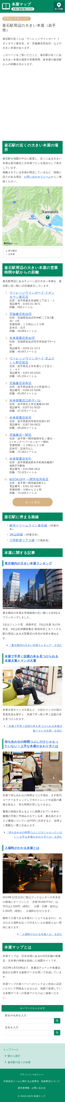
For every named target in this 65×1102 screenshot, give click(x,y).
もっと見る (32, 502)
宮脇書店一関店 (20, 435)
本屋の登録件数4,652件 (23, 9)
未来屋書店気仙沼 (22, 338)
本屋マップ (21, 4)
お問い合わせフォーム (37, 176)
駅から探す (14, 1056)
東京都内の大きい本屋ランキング (28, 563)
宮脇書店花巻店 (20, 383)
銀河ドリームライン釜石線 (28, 525)
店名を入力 (11, 1027)
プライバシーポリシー (32, 1074)
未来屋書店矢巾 (20, 458)
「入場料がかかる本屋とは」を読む (40, 934)
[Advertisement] (32, 102)
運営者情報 (24, 1088)
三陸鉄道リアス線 (22, 540)
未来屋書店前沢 (20, 417)
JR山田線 (16, 534)
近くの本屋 (59, 9)
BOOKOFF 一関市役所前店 (29, 479)
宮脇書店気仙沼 (20, 314)
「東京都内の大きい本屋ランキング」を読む (35, 645)
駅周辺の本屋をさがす (16, 18)
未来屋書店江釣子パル (25, 400)
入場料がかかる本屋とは (22, 848)
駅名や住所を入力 (16, 1015)
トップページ (10, 1049)
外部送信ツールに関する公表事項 (21, 1081)
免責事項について (50, 1081)
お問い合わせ (39, 1088)
